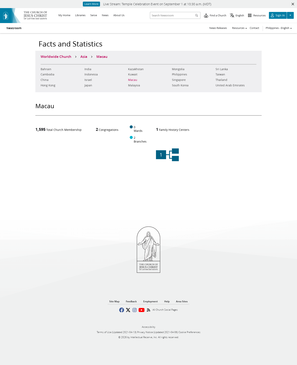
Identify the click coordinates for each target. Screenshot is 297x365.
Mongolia (178, 69)
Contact (254, 28)
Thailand (221, 80)
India (87, 69)
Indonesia (91, 74)
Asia (83, 56)
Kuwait (132, 74)
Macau (132, 80)
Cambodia (47, 74)
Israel (88, 80)
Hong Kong (48, 85)
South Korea (180, 85)
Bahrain (46, 69)
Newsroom (13, 28)
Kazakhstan (136, 69)
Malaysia (134, 85)
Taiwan (220, 74)
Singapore (179, 80)
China (44, 80)
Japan (88, 85)
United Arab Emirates (230, 85)
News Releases (218, 28)
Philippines (179, 74)
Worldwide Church (56, 56)
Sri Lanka (222, 69)
